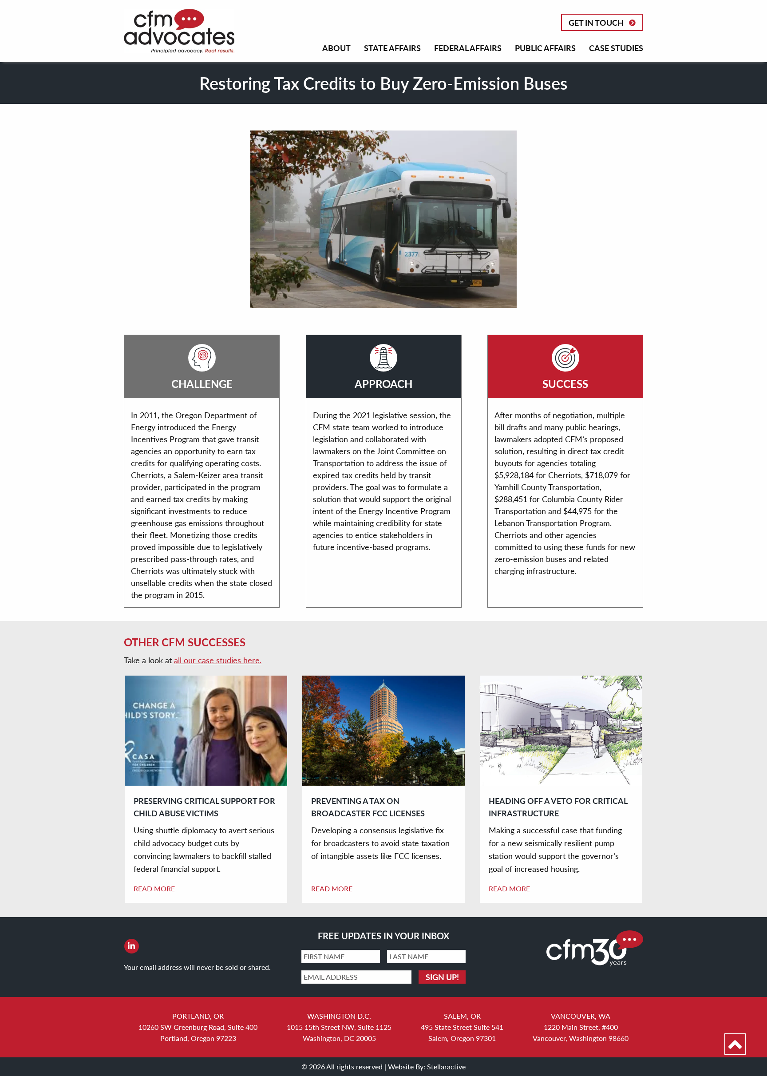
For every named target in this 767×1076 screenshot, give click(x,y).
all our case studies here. (217, 659)
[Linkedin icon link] (131, 945)
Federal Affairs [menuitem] (468, 47)
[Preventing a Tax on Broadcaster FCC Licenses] (383, 731)
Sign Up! (442, 976)
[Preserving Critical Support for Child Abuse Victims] (206, 731)
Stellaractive (446, 1066)
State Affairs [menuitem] (392, 47)
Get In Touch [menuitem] (596, 22)
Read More (154, 888)
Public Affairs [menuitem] (545, 47)
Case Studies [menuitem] (616, 47)
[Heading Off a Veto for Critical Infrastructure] (561, 731)
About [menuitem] (336, 47)
